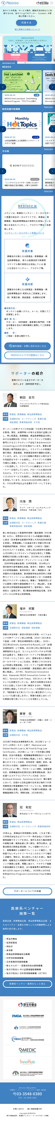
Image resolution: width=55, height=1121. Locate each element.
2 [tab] (26, 62)
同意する (26, 22)
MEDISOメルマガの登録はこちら (27, 355)
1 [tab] (24, 62)
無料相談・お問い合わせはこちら (29, 346)
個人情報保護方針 (34, 1109)
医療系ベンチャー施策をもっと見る (27, 983)
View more (48, 107)
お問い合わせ (18, 1109)
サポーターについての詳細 (27, 891)
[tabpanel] (27, 49)
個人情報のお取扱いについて (27, 29)
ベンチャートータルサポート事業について (24, 232)
